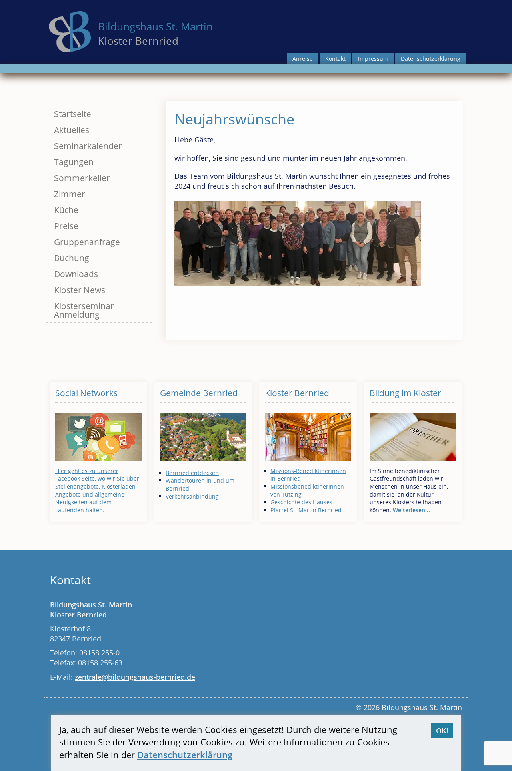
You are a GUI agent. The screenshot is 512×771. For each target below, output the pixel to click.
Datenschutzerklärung (430, 58)
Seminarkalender (88, 146)
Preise (66, 226)
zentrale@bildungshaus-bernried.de (135, 677)
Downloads (76, 274)
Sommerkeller (82, 178)
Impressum (373, 58)
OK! (442, 730)
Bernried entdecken (192, 473)
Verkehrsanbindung (192, 496)
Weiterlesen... (411, 510)
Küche (66, 210)
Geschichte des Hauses (301, 502)
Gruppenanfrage (87, 242)
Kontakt (335, 58)
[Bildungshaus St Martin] (70, 31)
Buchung (71, 258)
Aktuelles (71, 130)
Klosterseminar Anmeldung (84, 310)
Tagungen (74, 162)
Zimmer (69, 194)
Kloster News (79, 290)
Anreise (302, 58)
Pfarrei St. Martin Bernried (306, 510)
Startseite (72, 114)
